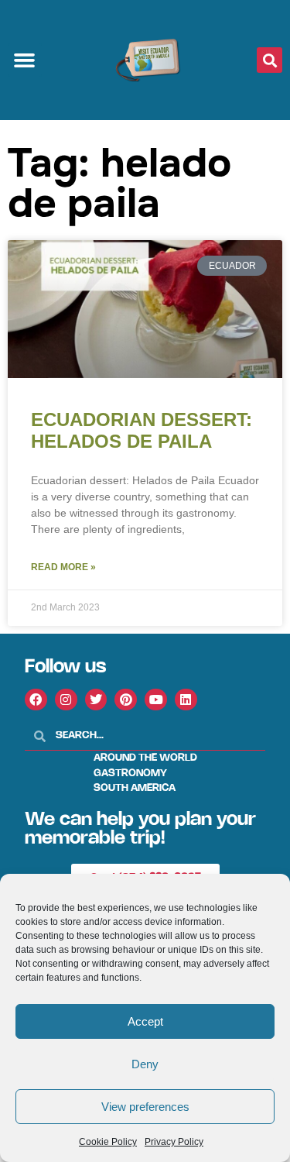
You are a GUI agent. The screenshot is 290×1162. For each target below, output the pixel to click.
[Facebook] (36, 700)
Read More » (63, 567)
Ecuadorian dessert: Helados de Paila (141, 430)
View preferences (145, 1106)
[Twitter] (96, 700)
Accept (145, 1021)
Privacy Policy (174, 1141)
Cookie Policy (108, 1141)
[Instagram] (66, 700)
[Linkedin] (186, 700)
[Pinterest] (125, 700)
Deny (145, 1064)
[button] (25, 60)
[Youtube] (156, 700)
